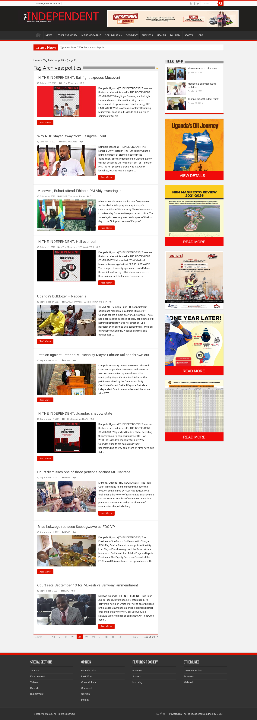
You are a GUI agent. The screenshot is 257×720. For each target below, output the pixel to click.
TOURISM (175, 35)
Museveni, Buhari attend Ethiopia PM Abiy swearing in (79, 191)
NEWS (49, 35)
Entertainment (37, 676)
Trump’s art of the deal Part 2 (203, 99)
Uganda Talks (88, 670)
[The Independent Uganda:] (61, 16)
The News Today (76, 196)
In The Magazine (69, 83)
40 (113, 637)
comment (77, 302)
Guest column (91, 302)
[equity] (194, 279)
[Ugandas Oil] (194, 149)
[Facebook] (194, 3)
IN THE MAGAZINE (91, 35)
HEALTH (161, 35)
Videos (34, 682)
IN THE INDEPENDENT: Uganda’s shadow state (74, 413)
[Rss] (191, 3)
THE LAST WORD (67, 35)
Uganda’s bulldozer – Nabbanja (61, 296)
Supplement (36, 693)
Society (136, 676)
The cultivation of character (202, 68)
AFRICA (63, 196)
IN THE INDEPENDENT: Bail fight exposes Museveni (78, 77)
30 (106, 637)
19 (66, 637)
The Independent (191, 713)
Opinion (103, 302)
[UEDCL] (194, 344)
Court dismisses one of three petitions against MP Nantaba (84, 472)
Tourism (34, 670)
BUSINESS (147, 35)
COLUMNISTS (112, 35)
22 (86, 637)
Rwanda (34, 688)
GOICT (220, 713)
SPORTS (188, 35)
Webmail (188, 682)
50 (120, 637)
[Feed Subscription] (157, 67)
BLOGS (67, 302)
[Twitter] (198, 3)
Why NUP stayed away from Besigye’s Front (71, 136)
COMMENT (132, 35)
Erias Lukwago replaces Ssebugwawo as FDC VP (76, 526)
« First (38, 637)
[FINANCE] (194, 410)
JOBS (200, 35)
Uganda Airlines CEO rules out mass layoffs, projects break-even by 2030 (97, 47)
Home (36, 60)
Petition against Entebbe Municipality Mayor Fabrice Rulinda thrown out (93, 355)
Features (137, 670)
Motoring (137, 682)
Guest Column (89, 682)
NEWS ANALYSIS (69, 142)
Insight (85, 699)
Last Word (87, 676)
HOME (38, 35)
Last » (135, 637)
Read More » (45, 122)
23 (93, 637)
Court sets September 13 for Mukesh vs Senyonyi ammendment (87, 585)
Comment (86, 688)
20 (72, 637)
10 (53, 637)
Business (189, 676)
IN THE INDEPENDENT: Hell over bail (66, 241)
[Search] (221, 3)
